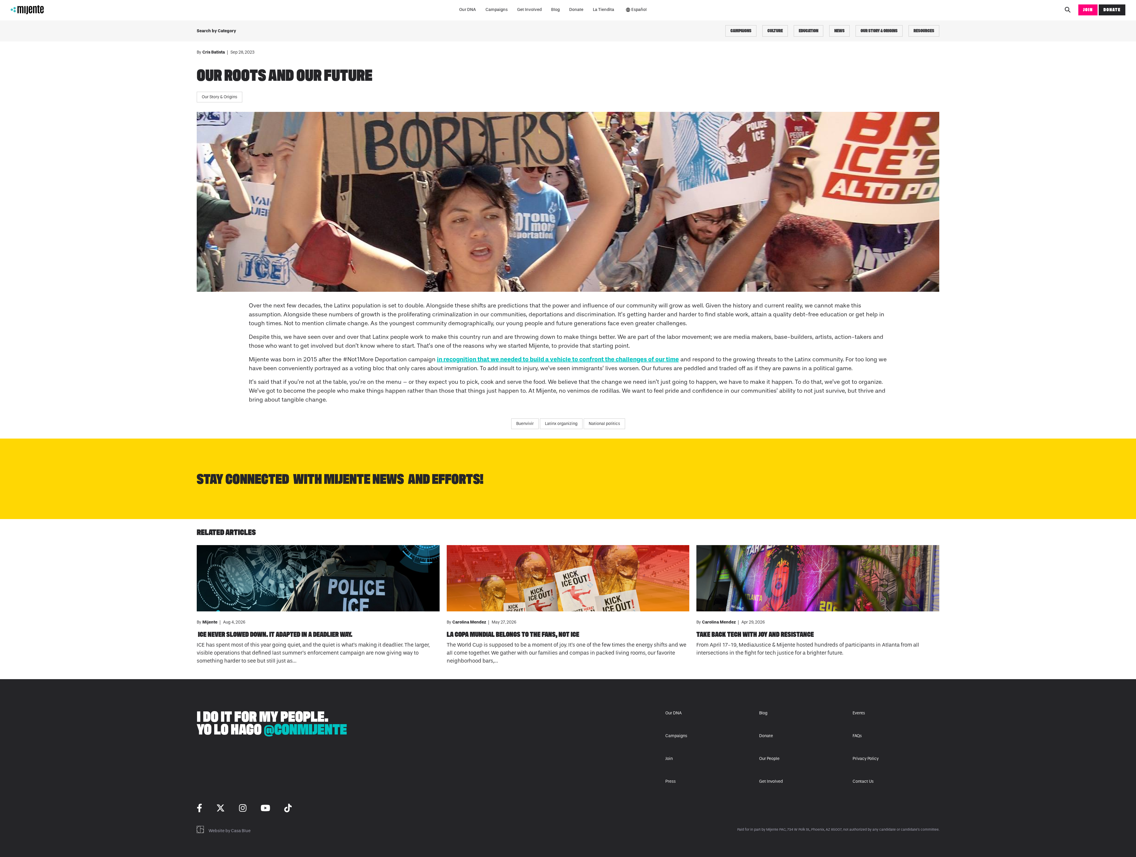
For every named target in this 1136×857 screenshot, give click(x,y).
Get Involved (529, 9)
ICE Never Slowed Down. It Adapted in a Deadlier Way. (274, 634)
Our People (769, 758)
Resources (924, 31)
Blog (555, 9)
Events (859, 713)
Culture (775, 31)
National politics (604, 423)
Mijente (210, 622)
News (839, 31)
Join (1088, 10)
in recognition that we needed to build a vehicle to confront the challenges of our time (558, 359)
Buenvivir (525, 423)
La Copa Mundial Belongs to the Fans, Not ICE (513, 634)
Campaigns (496, 9)
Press (670, 781)
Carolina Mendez (469, 622)
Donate (576, 9)
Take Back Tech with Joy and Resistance (755, 634)
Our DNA (467, 9)
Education (808, 31)
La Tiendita (603, 9)
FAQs (857, 735)
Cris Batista (214, 52)
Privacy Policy (866, 758)
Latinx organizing (561, 423)
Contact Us (863, 781)
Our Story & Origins (879, 31)
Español (639, 9)
